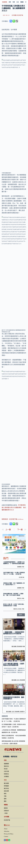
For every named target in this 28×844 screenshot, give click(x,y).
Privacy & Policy (8, 834)
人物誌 (6, 813)
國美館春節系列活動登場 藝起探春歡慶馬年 (13, 698)
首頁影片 (22, 711)
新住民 (19, 609)
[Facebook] (5, 840)
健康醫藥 (19, 566)
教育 (5, 793)
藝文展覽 (14, 646)
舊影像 (6, 808)
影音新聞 (19, 646)
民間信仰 (6, 810)
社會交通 (6, 771)
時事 (14, 2)
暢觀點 (22, 2)
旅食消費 (6, 791)
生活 (18, 2)
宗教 (5, 796)
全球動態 (6, 776)
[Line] (9, 840)
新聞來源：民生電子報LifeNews (12, 519)
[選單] (25, 2)
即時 (10, 2)
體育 (5, 801)
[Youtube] (7, 840)
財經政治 (6, 774)
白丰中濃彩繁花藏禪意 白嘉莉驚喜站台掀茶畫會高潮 (13, 664)
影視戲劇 (6, 786)
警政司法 (19, 598)
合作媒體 (14, 15)
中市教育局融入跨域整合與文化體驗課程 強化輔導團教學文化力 (14, 507)
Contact (6, 836)
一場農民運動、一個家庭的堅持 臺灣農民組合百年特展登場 (14, 632)
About (5, 828)
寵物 (5, 798)
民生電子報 (20, 15)
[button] (21, 614)
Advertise (6, 831)
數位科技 (6, 788)
